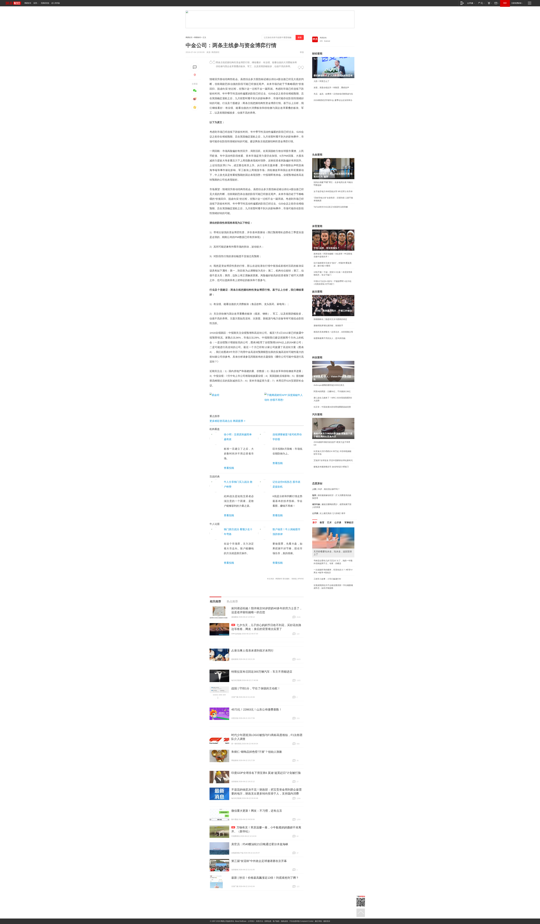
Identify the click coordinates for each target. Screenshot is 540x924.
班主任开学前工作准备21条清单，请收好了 (332, 560)
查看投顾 (229, 468)
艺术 (329, 522)
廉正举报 (318, 921)
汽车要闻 (317, 414)
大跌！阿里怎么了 (321, 81)
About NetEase (240, 921)
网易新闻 (323, 38)
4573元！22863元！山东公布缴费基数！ (256, 709)
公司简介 (251, 921)
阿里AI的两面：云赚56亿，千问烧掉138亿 (332, 391)
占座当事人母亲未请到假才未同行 (252, 650)
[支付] (489, 3)
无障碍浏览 (45, 3)
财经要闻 (317, 53)
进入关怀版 (55, 3)
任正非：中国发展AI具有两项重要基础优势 (332, 407)
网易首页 (27, 3)
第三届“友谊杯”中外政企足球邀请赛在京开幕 (259, 860)
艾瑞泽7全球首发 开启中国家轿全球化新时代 (333, 460)
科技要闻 (317, 357)
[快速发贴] (194, 67)
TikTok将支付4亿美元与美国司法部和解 (331, 207)
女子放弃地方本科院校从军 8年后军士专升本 (333, 191)
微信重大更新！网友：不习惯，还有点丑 (256, 810)
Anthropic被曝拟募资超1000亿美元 (329, 385)
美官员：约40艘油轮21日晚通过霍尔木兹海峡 (259, 844)
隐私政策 (284, 921)
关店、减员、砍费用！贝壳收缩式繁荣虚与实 (333, 94)
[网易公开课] (471, 3)
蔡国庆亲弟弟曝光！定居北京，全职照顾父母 (333, 332)
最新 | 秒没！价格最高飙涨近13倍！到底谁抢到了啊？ (265, 877)
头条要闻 (317, 154)
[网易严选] (481, 3)
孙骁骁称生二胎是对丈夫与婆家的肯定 (330, 319)
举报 (302, 52)
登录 (505, 3)
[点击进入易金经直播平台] (236, 400)
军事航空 (349, 522)
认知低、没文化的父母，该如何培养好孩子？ (333, 582)
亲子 (314, 522)
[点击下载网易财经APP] (284, 400)
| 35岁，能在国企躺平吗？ (326, 489)
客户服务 (276, 921)
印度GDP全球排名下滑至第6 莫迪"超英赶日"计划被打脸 (266, 772)
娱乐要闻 (317, 291)
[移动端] (462, 3)
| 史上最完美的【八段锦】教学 (328, 513)
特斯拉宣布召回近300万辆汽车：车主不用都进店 (261, 671)
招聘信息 (268, 921)
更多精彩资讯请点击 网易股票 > (227, 421)
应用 (35, 3)
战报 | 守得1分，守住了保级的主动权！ (255, 688)
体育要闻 (317, 226)
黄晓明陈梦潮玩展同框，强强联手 (328, 325)
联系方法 (259, 921)
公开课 (337, 522)
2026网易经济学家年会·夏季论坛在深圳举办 (333, 100)
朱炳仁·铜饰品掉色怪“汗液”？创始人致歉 (256, 751)
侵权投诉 (326, 921)
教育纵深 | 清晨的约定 (323, 567)
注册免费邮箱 (516, 3)
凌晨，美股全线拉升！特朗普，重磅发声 (331, 87)
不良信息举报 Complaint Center (301, 921)
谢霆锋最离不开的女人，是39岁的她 (329, 338)
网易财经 (197, 37)
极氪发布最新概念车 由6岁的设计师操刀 (331, 467)
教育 (322, 522)
